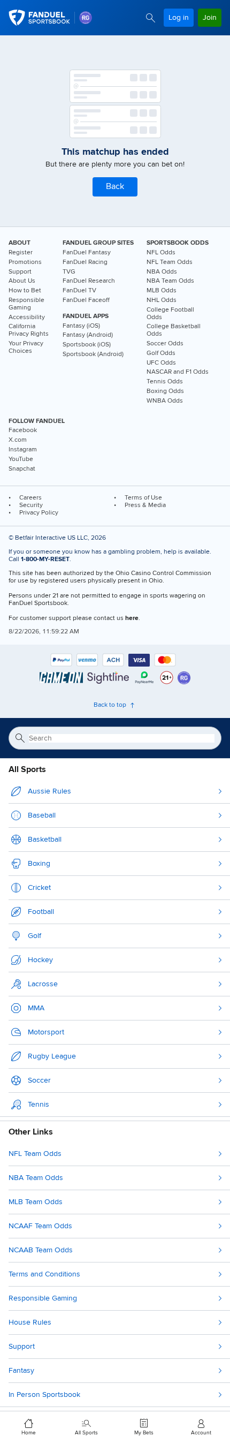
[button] (115, 186)
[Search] (150, 18)
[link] (85, 17)
